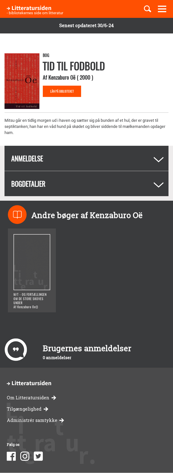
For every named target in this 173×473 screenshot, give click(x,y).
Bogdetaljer (28, 184)
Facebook (11, 456)
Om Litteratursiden (28, 398)
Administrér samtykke (32, 420)
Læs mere (28, 303)
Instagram (24, 456)
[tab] (86, 158)
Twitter (38, 456)
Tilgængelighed (24, 409)
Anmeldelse (27, 158)
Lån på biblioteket (62, 91)
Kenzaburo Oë (61, 77)
